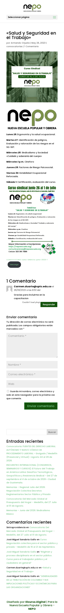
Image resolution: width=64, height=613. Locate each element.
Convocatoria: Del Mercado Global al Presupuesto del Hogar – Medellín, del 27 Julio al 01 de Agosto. (31, 502)
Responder (49, 304)
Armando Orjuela (20, 42)
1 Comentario (31, 46)
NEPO (32, 609)
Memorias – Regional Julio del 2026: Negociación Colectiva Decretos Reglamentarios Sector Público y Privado (28, 491)
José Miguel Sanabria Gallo (21, 551)
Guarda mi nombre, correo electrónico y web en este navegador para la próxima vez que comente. (30, 395)
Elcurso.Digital (35, 602)
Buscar (52, 432)
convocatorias (14, 46)
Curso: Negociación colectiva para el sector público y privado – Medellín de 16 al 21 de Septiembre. (32, 543)
